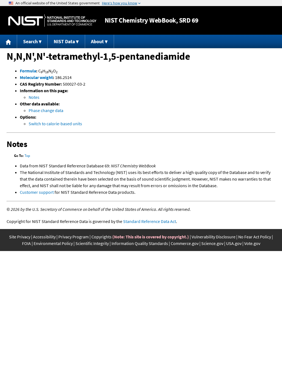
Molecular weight (36, 77)
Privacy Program (73, 236)
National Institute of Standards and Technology (52, 20)
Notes (34, 97)
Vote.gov (252, 243)
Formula (28, 70)
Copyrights (101, 236)
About (97, 41)
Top (27, 155)
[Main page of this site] (8, 41)
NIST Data (64, 41)
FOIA (26, 243)
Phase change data (46, 110)
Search (30, 41)
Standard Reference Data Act (149, 221)
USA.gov (234, 243)
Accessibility (44, 236)
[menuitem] (8, 41)
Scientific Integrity (92, 243)
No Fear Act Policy (254, 236)
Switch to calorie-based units (55, 123)
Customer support (37, 192)
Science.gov (212, 243)
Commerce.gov (185, 243)
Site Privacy (19, 236)
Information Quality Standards (140, 243)
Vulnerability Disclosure (213, 236)
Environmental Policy (53, 243)
